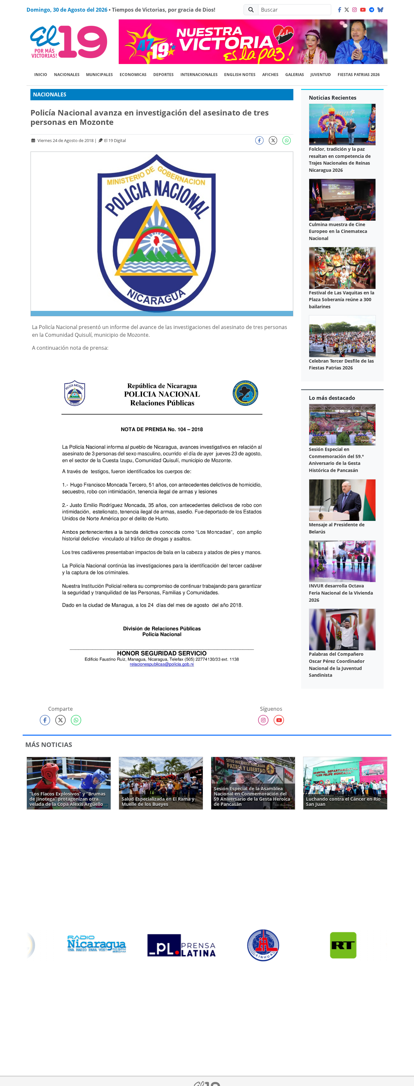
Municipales (99, 74)
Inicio (40, 74)
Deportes (163, 74)
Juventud (320, 74)
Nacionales (67, 74)
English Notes (240, 74)
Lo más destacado (332, 397)
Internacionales (199, 74)
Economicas (133, 74)
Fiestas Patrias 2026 (359, 74)
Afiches (270, 74)
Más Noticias (48, 744)
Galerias (294, 74)
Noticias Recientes (332, 97)
